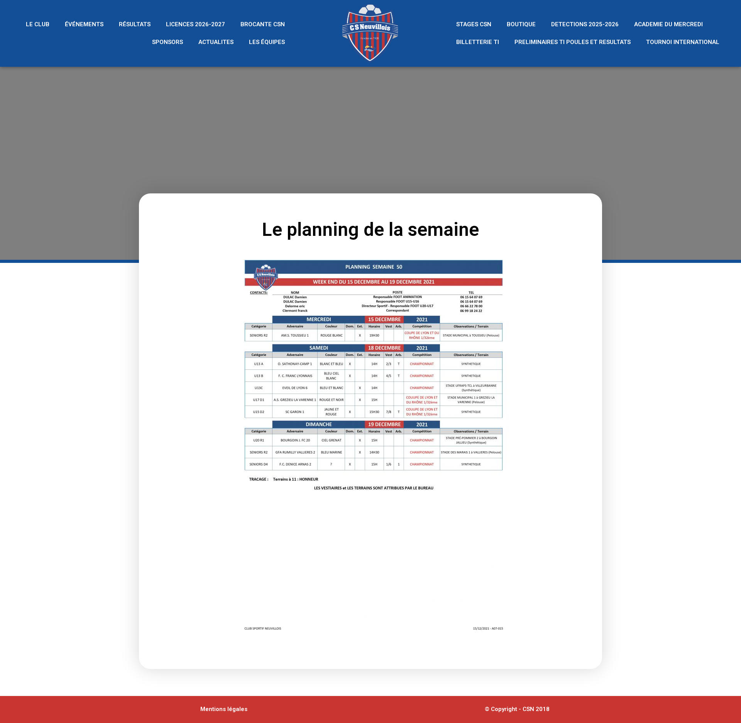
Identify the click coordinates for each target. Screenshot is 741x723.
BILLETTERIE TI (477, 42)
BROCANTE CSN (262, 24)
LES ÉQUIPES (267, 42)
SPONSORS (167, 42)
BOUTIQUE (521, 24)
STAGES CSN (473, 24)
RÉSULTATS (135, 24)
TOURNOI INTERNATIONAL (682, 42)
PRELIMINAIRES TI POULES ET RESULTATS (572, 42)
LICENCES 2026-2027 (195, 24)
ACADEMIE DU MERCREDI (668, 24)
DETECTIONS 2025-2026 (585, 24)
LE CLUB (37, 24)
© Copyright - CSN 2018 (517, 709)
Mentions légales (223, 709)
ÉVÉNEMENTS (84, 24)
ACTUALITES (215, 42)
